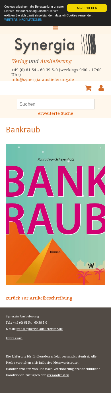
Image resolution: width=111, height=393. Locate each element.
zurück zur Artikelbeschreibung (39, 298)
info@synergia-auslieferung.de (42, 79)
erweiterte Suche (55, 113)
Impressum (14, 338)
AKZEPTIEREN (87, 8)
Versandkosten (58, 375)
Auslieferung (55, 61)
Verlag (19, 61)
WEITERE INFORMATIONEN (23, 19)
